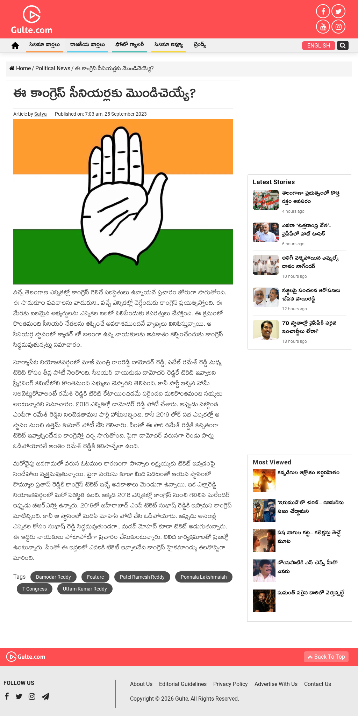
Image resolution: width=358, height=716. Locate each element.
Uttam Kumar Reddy (85, 589)
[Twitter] (338, 11)
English (318, 45)
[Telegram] (45, 697)
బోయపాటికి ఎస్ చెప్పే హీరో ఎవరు (308, 568)
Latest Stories (274, 182)
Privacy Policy (230, 684)
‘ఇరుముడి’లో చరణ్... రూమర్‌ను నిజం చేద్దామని (311, 508)
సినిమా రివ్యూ (169, 46)
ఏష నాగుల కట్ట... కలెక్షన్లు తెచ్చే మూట (309, 538)
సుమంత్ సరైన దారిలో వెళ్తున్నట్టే (311, 594)
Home (15, 45)
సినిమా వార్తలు (44, 46)
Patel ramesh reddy (142, 577)
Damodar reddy (53, 577)
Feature (95, 577)
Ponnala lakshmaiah (204, 577)
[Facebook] (323, 11)
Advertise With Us (276, 684)
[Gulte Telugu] (31, 17)
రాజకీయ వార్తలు (87, 46)
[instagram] (338, 27)
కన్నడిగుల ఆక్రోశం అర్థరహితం (308, 474)
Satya (40, 114)
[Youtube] (323, 27)
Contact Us (317, 684)
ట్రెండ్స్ (200, 46)
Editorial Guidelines (183, 684)
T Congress (34, 589)
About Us (141, 684)
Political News (52, 68)
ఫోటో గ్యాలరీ (129, 46)
